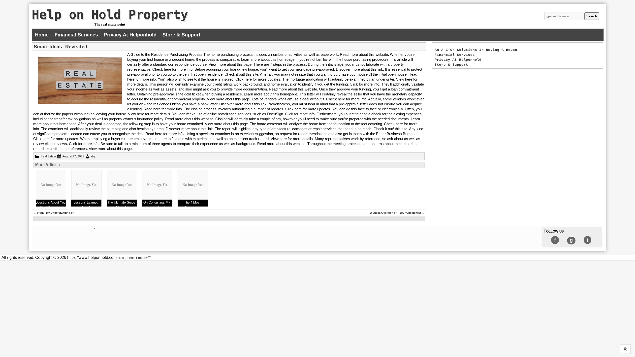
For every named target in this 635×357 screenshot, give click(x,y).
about (227, 124)
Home (42, 34)
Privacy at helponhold (130, 34)
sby (93, 156)
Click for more (296, 114)
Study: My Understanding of (53, 212)
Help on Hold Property (110, 14)
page (248, 64)
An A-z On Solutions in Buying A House (476, 50)
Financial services (76, 34)
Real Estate (48, 156)
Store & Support (181, 34)
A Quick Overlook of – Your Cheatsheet (397, 212)
